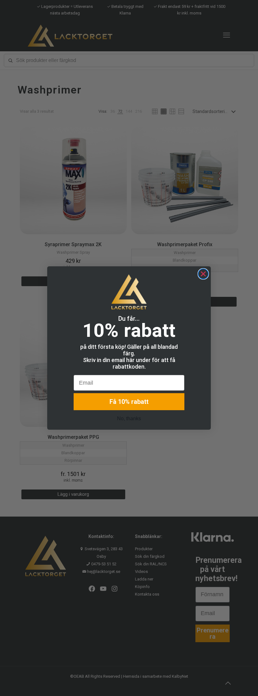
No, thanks (129, 418)
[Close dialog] (203, 274)
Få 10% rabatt (129, 401)
